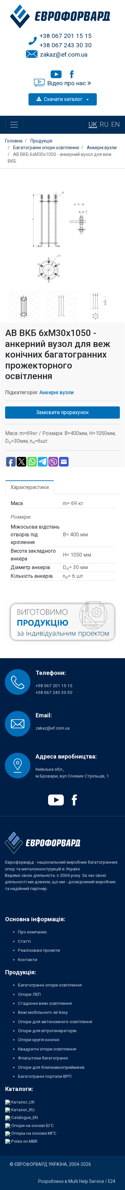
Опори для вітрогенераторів (47, 1030)
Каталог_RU (23, 1109)
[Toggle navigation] (14, 124)
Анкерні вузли (56, 392)
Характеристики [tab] (30, 487)
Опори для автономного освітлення (55, 1021)
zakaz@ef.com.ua (64, 54)
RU (104, 124)
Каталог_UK (23, 1101)
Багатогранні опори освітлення (50, 984)
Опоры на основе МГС (33, 1133)
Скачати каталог (64, 99)
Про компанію (32, 931)
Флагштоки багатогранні (43, 1057)
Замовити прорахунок (62, 412)
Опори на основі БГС (32, 1125)
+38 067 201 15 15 (65, 36)
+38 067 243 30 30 (65, 45)
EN (115, 124)
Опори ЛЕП (29, 994)
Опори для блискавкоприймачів (51, 1067)
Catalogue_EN (24, 1117)
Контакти (27, 959)
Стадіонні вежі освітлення (45, 1003)
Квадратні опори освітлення (47, 1048)
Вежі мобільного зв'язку (43, 1012)
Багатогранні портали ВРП (44, 1076)
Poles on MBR (24, 1141)
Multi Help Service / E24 (91, 1181)
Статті (24, 941)
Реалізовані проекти (39, 950)
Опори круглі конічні (38, 1039)
